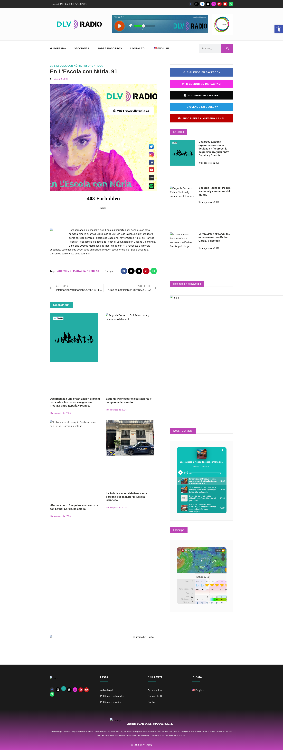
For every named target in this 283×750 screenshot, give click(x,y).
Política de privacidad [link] (112, 696)
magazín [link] (79, 271)
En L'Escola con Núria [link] (66, 65)
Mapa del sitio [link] (155, 696)
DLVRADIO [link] (146, 744)
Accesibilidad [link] (155, 690)
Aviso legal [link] (106, 690)
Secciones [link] (81, 48)
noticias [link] (93, 271)
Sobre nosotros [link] (109, 48)
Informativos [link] (93, 65)
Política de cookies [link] (111, 701)
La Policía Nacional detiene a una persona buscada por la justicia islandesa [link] (126, 497)
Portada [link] (59, 48)
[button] (124, 271)
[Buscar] (227, 48)
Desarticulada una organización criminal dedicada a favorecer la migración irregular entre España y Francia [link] (75, 402)
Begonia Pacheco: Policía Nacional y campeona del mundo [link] (214, 191)
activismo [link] (64, 271)
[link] (278, 29)
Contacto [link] (137, 48)
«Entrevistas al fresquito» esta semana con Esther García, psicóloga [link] (214, 237)
